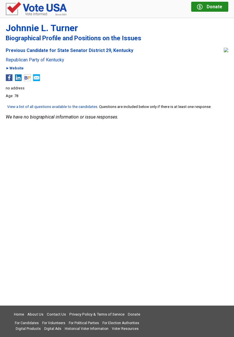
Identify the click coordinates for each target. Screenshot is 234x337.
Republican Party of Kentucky (35, 60)
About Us (35, 314)
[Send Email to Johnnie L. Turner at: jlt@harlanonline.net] (36, 79)
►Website (15, 68)
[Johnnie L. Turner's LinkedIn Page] (18, 79)
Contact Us (56, 314)
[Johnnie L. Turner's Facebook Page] (9, 79)
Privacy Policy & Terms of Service (96, 314)
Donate (134, 314)
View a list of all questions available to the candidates (52, 106)
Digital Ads (52, 329)
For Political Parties (84, 323)
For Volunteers (53, 323)
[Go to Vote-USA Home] (36, 9)
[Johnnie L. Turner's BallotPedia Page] (27, 79)
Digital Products (28, 329)
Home (19, 314)
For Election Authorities (120, 323)
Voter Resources (125, 329)
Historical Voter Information (86, 329)
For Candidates (27, 323)
